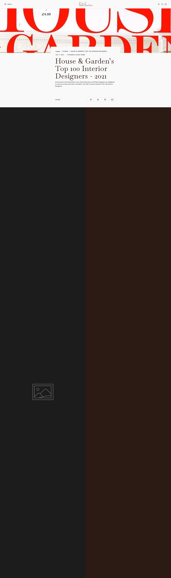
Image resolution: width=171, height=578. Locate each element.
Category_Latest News (76, 55)
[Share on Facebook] (90, 100)
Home (58, 51)
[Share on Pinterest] (105, 100)
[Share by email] (112, 100)
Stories (65, 51)
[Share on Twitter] (97, 100)
